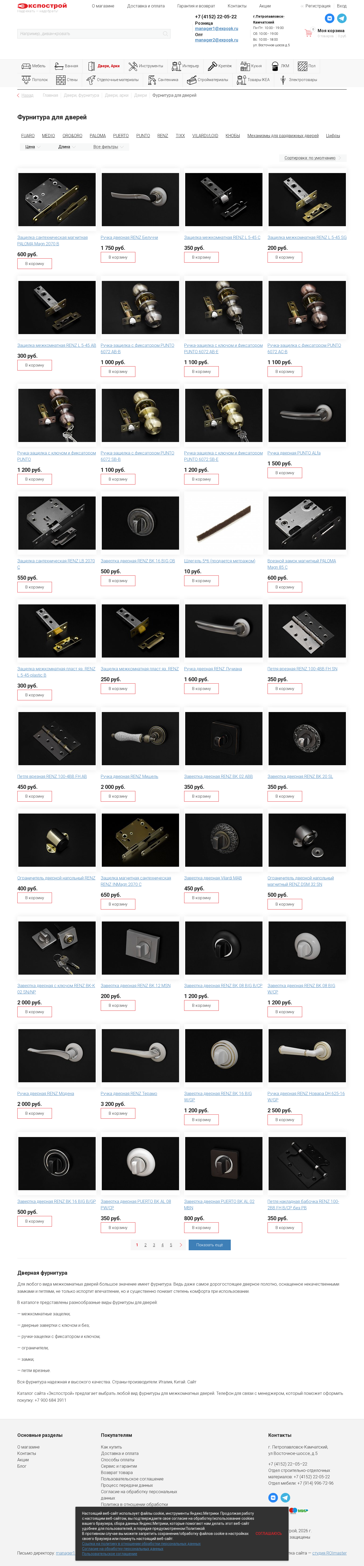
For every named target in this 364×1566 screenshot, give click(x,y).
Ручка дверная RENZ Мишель (129, 776)
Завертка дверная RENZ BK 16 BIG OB (138, 560)
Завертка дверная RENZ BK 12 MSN (136, 985)
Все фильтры (106, 146)
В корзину (34, 263)
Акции (265, 6)
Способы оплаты (117, 1459)
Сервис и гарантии (119, 1466)
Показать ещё (209, 1245)
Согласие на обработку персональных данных (122, 1549)
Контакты (237, 6)
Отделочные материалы (118, 80)
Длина (64, 146)
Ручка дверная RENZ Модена (45, 1093)
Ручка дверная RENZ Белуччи (129, 237)
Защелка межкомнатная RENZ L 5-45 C (222, 237)
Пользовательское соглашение (132, 1478)
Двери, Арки (109, 66)
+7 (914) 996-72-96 (315, 1483)
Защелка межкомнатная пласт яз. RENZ (140, 668)
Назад (28, 95)
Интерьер (191, 66)
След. (180, 1245)
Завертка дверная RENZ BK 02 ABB (218, 776)
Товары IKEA (259, 80)
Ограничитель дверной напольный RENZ (56, 878)
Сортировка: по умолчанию (310, 157)
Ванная (71, 66)
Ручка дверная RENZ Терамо (129, 1093)
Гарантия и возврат (196, 6)
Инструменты (151, 66)
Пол (312, 66)
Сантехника (168, 80)
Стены (72, 80)
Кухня (256, 66)
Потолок (40, 80)
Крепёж (225, 66)
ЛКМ (285, 66)
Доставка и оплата (146, 6)
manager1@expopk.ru (216, 28)
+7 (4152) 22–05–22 (287, 1464)
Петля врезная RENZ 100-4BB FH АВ (52, 776)
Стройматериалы (213, 80)
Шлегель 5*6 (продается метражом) (219, 560)
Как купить (111, 1447)
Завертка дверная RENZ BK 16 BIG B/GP (56, 1201)
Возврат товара (117, 1472)
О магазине (103, 6)
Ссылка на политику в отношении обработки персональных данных (141, 1544)
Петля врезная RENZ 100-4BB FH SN (302, 668)
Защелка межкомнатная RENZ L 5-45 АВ (56, 345)
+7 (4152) (303, 1476)
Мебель (39, 66)
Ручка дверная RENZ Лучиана (213, 668)
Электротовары (303, 80)
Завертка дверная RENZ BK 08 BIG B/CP (223, 985)
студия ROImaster (329, 1553)
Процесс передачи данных (127, 1485)
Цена (30, 146)
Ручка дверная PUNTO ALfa (294, 453)
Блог (22, 1466)
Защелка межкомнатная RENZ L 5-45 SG (307, 237)
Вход (342, 6)
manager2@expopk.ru (216, 40)
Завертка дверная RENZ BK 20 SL (300, 776)
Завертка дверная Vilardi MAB (213, 878)
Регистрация (318, 6)
